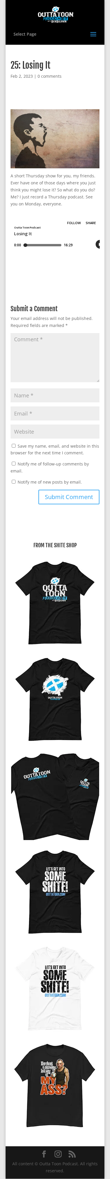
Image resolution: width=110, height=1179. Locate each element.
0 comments (50, 76)
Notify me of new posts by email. (50, 482)
